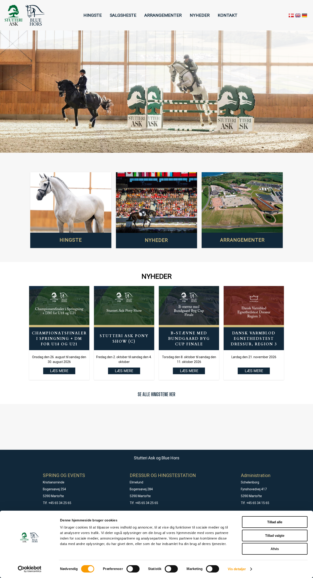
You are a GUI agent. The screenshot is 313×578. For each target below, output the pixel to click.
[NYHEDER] (156, 202)
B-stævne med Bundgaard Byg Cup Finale (189, 339)
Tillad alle (274, 522)
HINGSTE (92, 15)
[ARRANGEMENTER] (242, 202)
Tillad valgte (274, 535)
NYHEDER (200, 15)
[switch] (133, 569)
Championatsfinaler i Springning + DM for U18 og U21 (59, 339)
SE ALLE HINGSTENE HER (156, 394)
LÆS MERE (124, 371)
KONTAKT (227, 15)
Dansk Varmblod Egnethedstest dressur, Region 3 (254, 339)
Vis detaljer (237, 569)
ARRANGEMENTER (163, 15)
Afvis (275, 549)
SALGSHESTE (123, 15)
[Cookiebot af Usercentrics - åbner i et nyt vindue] (30, 569)
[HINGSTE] (70, 202)
